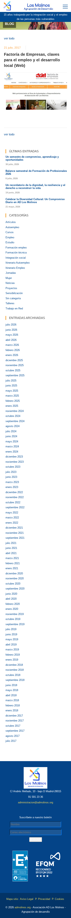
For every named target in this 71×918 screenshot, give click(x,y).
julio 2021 (11, 543)
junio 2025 (11, 385)
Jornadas (11, 272)
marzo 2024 (12, 446)
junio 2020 (11, 593)
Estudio (10, 242)
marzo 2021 (12, 558)
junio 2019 (11, 634)
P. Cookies (58, 898)
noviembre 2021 (15, 532)
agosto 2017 (13, 735)
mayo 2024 (12, 441)
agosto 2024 (13, 426)
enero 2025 (12, 405)
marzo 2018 (12, 700)
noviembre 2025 (15, 365)
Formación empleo (16, 247)
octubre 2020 (13, 583)
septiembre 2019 (15, 624)
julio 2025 (11, 380)
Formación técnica (16, 252)
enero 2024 (12, 451)
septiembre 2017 (15, 730)
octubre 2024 (13, 416)
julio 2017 (11, 740)
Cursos (10, 232)
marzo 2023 (12, 482)
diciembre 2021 (14, 527)
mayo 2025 (12, 390)
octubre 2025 (13, 370)
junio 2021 (11, 547)
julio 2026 (11, 324)
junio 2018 (11, 685)
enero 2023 (12, 487)
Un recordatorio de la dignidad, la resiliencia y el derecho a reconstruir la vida (35, 187)
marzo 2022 (12, 517)
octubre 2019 (13, 619)
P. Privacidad (42, 898)
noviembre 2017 (15, 720)
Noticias (10, 283)
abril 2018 (11, 695)
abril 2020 (11, 598)
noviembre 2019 (15, 614)
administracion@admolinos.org (35, 802)
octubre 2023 (13, 466)
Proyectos (11, 288)
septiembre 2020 (15, 588)
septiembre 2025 (15, 375)
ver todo (9, 38)
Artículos (11, 222)
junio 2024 (11, 436)
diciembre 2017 (14, 715)
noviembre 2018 (15, 669)
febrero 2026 (13, 350)
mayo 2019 (12, 639)
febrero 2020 (13, 603)
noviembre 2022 (15, 497)
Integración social (16, 257)
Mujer (9, 278)
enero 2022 (12, 522)
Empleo (10, 237)
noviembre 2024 (15, 411)
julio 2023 (11, 471)
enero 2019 (12, 659)
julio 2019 (11, 629)
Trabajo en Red (14, 308)
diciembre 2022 (14, 492)
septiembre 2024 (15, 421)
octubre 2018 (13, 675)
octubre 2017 (13, 725)
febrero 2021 (13, 563)
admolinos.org (23, 907)
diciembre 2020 (14, 573)
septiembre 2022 (15, 507)
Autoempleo (12, 227)
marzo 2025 (12, 395)
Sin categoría (13, 298)
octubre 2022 (13, 502)
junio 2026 (11, 329)
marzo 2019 (12, 649)
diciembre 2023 (14, 456)
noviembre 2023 (15, 461)
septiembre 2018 (15, 679)
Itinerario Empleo (15, 267)
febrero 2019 (13, 654)
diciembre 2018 (14, 664)
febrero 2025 (13, 400)
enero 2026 (12, 355)
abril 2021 (11, 553)
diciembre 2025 (14, 360)
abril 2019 (11, 644)
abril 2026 (11, 339)
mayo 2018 (12, 690)
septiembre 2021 (15, 537)
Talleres (10, 303)
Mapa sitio (12, 898)
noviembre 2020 (15, 578)
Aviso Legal (26, 898)
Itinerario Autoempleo (18, 262)
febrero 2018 (13, 705)
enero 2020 (12, 608)
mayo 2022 (12, 512)
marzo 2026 (12, 344)
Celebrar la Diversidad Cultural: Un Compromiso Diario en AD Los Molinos (35, 201)
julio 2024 (11, 431)
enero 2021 (12, 568)
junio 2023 (11, 476)
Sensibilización (14, 293)
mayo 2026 (12, 334)
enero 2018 (12, 710)
